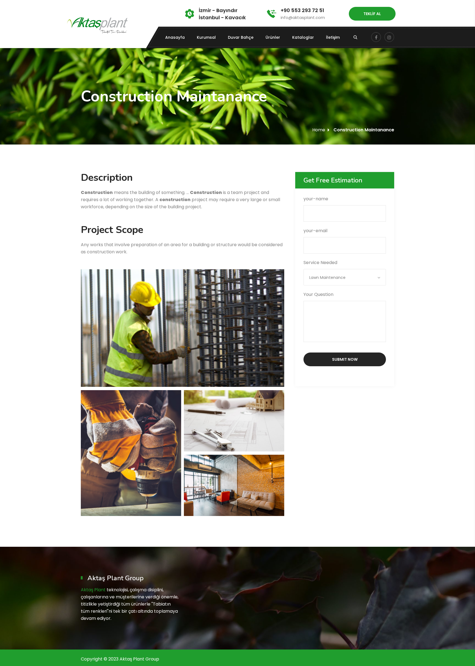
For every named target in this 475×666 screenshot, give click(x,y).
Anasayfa (175, 37)
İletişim (333, 37)
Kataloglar (303, 37)
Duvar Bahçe (240, 37)
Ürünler (273, 37)
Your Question (318, 294)
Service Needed (324, 269)
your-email (315, 230)
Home (318, 130)
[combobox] (344, 277)
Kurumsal (206, 37)
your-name (315, 199)
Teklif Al (372, 13)
